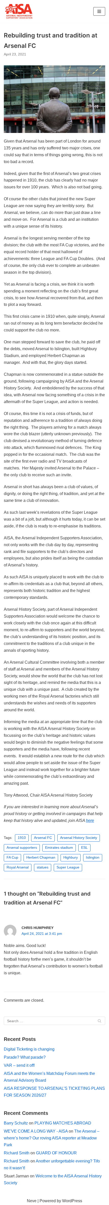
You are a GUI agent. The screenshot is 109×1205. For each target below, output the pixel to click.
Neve (32, 1201)
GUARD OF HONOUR (56, 1153)
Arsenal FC (43, 838)
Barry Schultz (16, 1123)
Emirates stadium (59, 848)
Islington (92, 857)
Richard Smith (16, 1153)
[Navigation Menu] (99, 11)
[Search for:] (54, 1021)
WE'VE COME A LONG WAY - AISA (36, 1131)
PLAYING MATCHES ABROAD (62, 1123)
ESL (84, 848)
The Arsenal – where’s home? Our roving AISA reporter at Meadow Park (51, 1138)
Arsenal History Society (78, 838)
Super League (68, 867)
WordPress (72, 1201)
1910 (22, 838)
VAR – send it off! (19, 1065)
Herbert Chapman (40, 857)
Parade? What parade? (25, 1057)
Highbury (70, 857)
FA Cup (12, 857)
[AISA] (19, 11)
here (90, 820)
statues (42, 867)
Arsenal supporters (22, 848)
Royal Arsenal (18, 867)
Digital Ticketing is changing (29, 1049)
